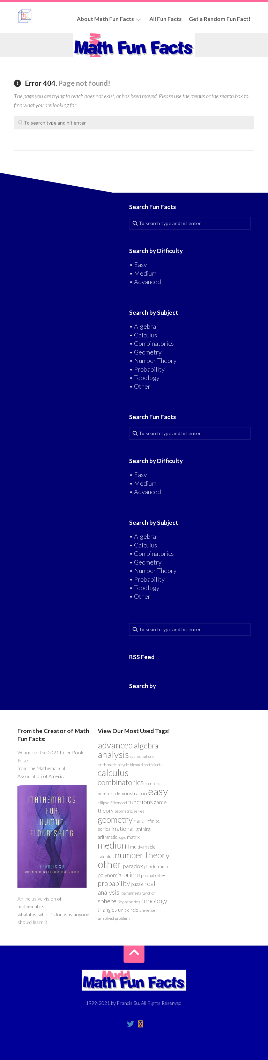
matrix (133, 837)
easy (158, 791)
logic (122, 837)
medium (113, 845)
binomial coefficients (146, 764)
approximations (142, 756)
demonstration (131, 793)
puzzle (137, 884)
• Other (139, 386)
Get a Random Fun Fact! (220, 18)
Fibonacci (118, 802)
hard (139, 821)
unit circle (128, 910)
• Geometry (145, 352)
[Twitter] (130, 1024)
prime (132, 875)
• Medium (142, 273)
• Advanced (145, 281)
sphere (107, 901)
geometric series (129, 811)
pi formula (158, 866)
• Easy (138, 264)
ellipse (103, 802)
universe (147, 910)
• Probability (147, 369)
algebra (146, 745)
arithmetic (107, 764)
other (110, 864)
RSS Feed (142, 656)
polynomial (110, 875)
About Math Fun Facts (105, 18)
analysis (113, 754)
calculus (113, 772)
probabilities (153, 875)
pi (145, 866)
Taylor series (129, 901)
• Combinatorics (151, 343)
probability (114, 883)
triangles (107, 910)
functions (140, 802)
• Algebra (142, 326)
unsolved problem (114, 918)
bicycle (123, 764)
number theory (142, 855)
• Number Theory (153, 360)
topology (154, 901)
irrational (122, 828)
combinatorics (121, 782)
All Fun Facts (165, 18)
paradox (133, 866)
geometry (115, 819)
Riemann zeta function (137, 893)
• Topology (144, 377)
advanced (115, 745)
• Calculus (143, 335)
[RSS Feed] (140, 1024)
